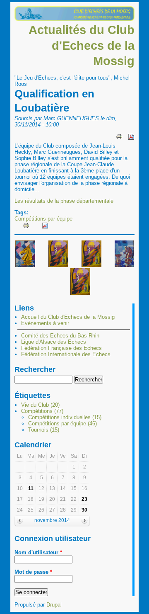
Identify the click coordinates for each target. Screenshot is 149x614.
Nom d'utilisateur (38, 552)
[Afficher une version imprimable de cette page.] (119, 136)
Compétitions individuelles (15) (64, 417)
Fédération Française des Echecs (61, 348)
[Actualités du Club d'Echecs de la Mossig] (74, 19)
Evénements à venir (45, 323)
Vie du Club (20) (40, 405)
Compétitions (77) (42, 411)
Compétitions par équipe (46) (62, 423)
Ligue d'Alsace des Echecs (53, 342)
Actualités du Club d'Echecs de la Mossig (82, 45)
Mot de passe (33, 572)
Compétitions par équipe (43, 219)
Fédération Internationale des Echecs (66, 354)
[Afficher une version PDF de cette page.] (131, 136)
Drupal (54, 605)
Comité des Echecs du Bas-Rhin (60, 335)
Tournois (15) (43, 430)
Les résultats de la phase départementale (63, 201)
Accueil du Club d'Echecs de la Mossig (68, 317)
